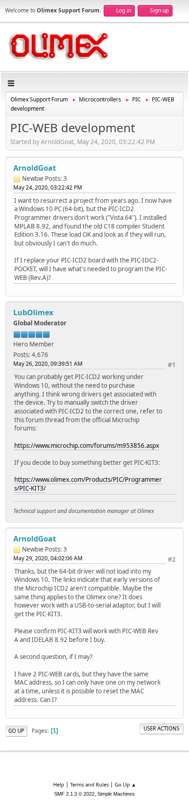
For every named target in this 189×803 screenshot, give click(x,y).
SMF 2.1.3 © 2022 (74, 794)
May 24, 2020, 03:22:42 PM (47, 187)
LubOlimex (33, 312)
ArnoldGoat (34, 168)
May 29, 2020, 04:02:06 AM (48, 558)
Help (58, 784)
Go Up (16, 730)
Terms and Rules (89, 784)
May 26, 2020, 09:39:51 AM (48, 364)
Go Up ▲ (125, 784)
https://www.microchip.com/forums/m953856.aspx (86, 445)
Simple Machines (116, 794)
